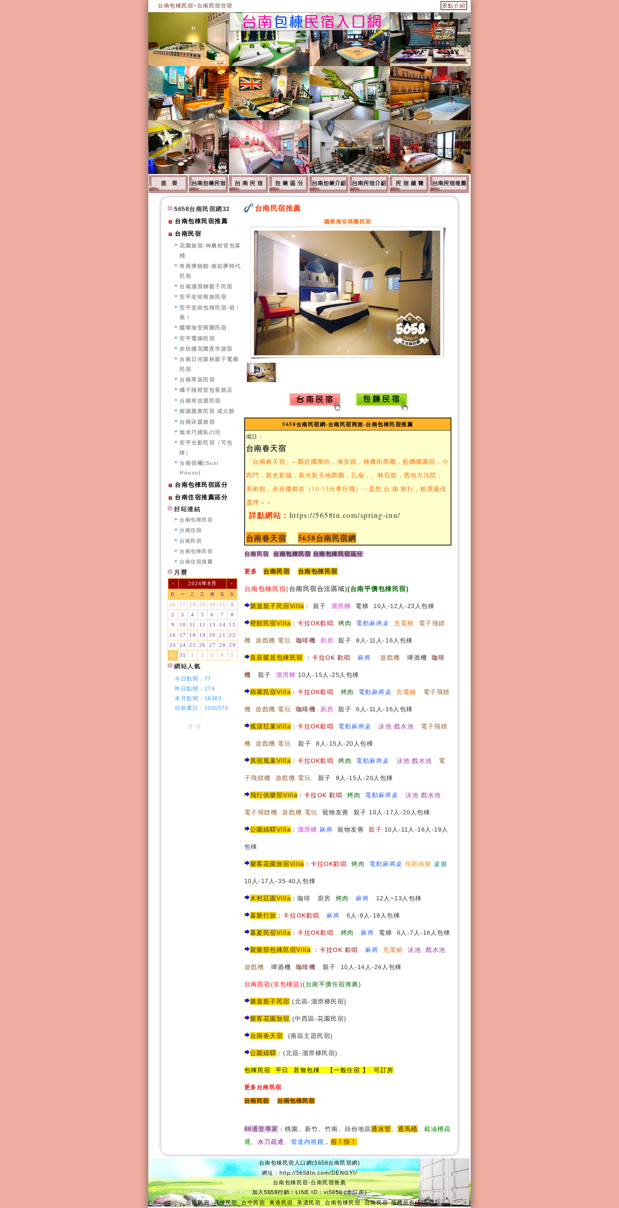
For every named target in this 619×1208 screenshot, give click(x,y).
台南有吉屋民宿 (200, 401)
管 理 (195, 726)
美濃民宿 (309, 1202)
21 (222, 635)
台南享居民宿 (197, 379)
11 (192, 624)
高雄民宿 (225, 1202)
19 (202, 635)
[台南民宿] (248, 183)
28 (192, 604)
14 (222, 624)
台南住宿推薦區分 (201, 497)
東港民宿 (281, 1202)
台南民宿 (256, 554)
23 (172, 645)
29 (202, 604)
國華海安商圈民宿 (203, 327)
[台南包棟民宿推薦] (288, 183)
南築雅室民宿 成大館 (207, 411)
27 (182, 604)
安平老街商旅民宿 (203, 297)
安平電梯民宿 (197, 338)
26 (172, 604)
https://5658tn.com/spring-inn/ (344, 515)
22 (232, 635)
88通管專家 (261, 1128)
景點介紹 (454, 6)
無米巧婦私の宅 (200, 432)
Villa (284, 932)
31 (222, 604)
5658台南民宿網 (327, 537)
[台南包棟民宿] (168, 183)
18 (192, 635)
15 (232, 624)
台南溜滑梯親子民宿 (206, 286)
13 (212, 624)
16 (172, 635)
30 (212, 604)
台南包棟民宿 (318, 571)
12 (202, 624)
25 (192, 645)
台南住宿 (190, 530)
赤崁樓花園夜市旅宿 (206, 349)
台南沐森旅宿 (197, 422)
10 (182, 624)
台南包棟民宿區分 (201, 484)
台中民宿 (253, 1202)
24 (182, 645)
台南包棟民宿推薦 (201, 221)
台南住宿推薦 (196, 561)
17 (182, 635)
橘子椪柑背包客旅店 (206, 390)
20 (212, 635)
